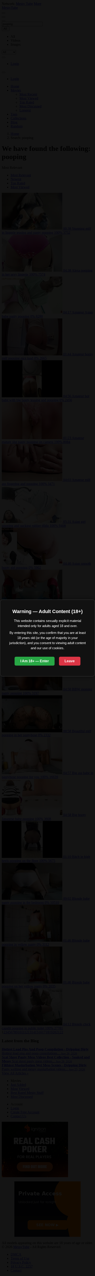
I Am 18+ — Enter (34, 661)
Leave (70, 661)
